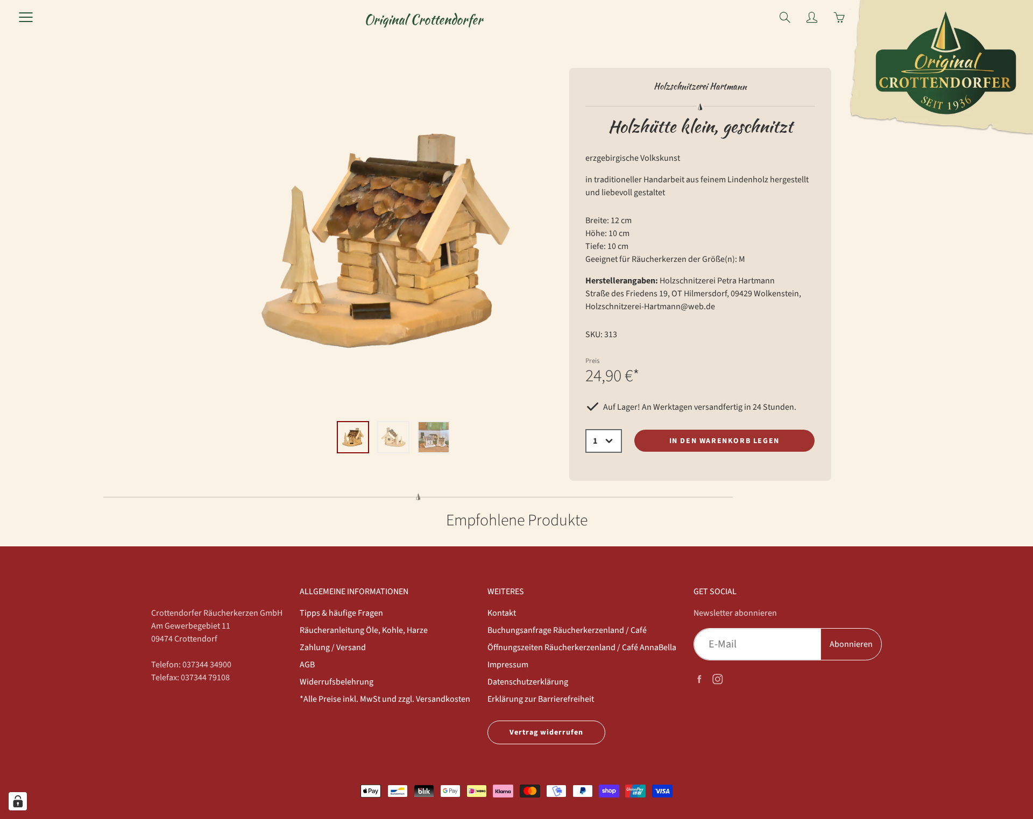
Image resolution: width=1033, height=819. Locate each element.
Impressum (507, 665)
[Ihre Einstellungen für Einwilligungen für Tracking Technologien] (18, 801)
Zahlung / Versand (333, 647)
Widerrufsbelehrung (336, 682)
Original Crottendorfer (423, 19)
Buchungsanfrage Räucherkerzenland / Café (567, 630)
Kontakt (501, 613)
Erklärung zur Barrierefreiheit (540, 699)
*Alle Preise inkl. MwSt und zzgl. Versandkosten (385, 699)
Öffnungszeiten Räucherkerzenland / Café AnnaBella (581, 647)
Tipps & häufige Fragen (341, 613)
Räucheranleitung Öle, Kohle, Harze (364, 630)
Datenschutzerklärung (527, 682)
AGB (307, 665)
